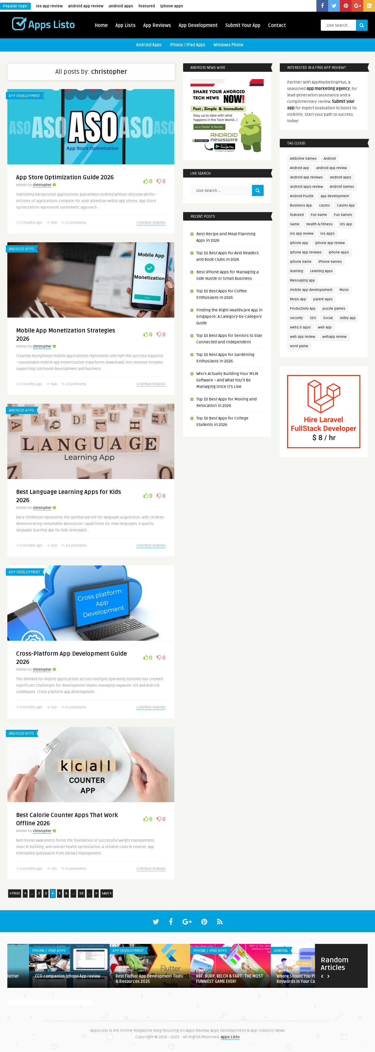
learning (296, 271)
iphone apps (171, 6)
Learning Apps (321, 271)
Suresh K (262, 970)
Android (330, 158)
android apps (121, 6)
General (178, 950)
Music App (298, 299)
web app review (302, 337)
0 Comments (76, 223)
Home (101, 25)
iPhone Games (330, 262)
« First (15, 893)
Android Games (342, 187)
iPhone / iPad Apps (187, 44)
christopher (42, 185)
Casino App (346, 205)
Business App (301, 205)
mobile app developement (311, 290)
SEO (313, 318)
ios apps (328, 233)
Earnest (180, 970)
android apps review (306, 187)
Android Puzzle (301, 196)
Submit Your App (242, 25)
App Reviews (157, 25)
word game (299, 346)
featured (146, 6)
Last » (106, 893)
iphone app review (330, 243)
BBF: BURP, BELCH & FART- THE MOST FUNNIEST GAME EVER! (127, 979)
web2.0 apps (300, 327)
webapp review (334, 337)
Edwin (98, 970)
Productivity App (303, 308)
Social (328, 318)
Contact (277, 25)
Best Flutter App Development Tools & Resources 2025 (47, 979)
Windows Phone (228, 44)
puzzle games (334, 308)
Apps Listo (230, 1036)
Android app (299, 168)
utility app (348, 318)
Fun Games (343, 215)
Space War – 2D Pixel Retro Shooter (289, 976)
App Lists (125, 25)
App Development (198, 25)
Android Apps (148, 44)
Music (344, 290)
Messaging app (302, 280)
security (296, 318)
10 (81, 893)
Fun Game (319, 215)
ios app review (49, 6)
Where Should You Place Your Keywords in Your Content (202, 979)
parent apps (323, 299)
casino (324, 205)
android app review (85, 6)
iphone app (299, 243)
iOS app (346, 224)
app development (335, 196)
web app (325, 327)
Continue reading (151, 223)
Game (294, 224)
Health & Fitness (319, 224)
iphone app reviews (306, 252)
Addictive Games (303, 158)
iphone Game (300, 262)
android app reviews (306, 177)
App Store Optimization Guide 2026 (65, 177)
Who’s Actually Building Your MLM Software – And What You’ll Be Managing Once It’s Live (227, 380)
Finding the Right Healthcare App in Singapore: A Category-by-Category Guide (229, 316)
